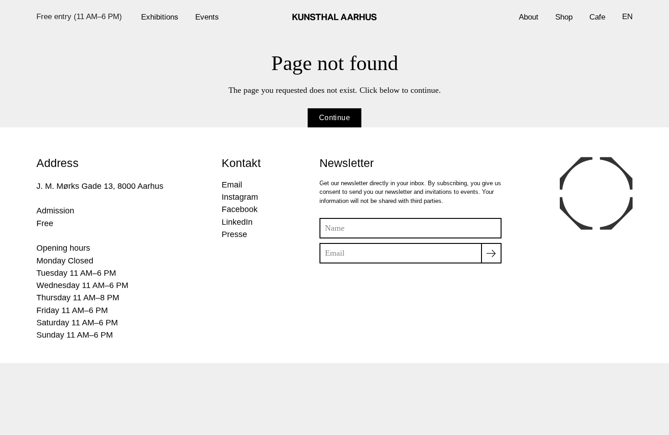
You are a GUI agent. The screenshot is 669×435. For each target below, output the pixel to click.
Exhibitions (159, 16)
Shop (564, 16)
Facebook (240, 209)
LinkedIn (237, 222)
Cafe (597, 16)
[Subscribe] (491, 253)
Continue (334, 117)
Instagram (240, 197)
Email (232, 184)
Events (207, 16)
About (528, 16)
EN (627, 16)
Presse (234, 234)
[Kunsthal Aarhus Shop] (334, 17)
